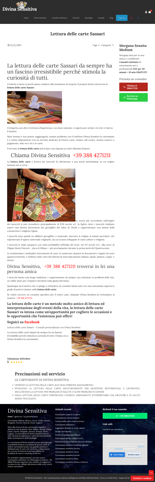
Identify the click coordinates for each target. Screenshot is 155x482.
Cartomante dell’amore (65, 425)
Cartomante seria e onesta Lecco (69, 438)
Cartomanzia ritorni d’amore (67, 418)
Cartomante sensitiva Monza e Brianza (71, 462)
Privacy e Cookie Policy (109, 478)
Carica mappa (118, 455)
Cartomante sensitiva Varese (67, 455)
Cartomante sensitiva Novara (67, 448)
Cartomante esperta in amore (67, 414)
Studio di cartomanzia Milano (67, 435)
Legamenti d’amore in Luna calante (70, 428)
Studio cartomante (63, 431)
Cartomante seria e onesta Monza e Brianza (73, 442)
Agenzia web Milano (79, 478)
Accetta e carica (133, 455)
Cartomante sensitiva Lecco (67, 452)
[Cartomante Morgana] (19, 6)
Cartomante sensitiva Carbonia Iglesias (71, 445)
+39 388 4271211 (91, 155)
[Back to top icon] (151, 472)
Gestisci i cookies (142, 478)
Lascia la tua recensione (113, 429)
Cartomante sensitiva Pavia (66, 458)
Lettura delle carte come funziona (69, 421)
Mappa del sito (124, 478)
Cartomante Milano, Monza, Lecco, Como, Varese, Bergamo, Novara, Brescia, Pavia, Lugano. (29, 421)
